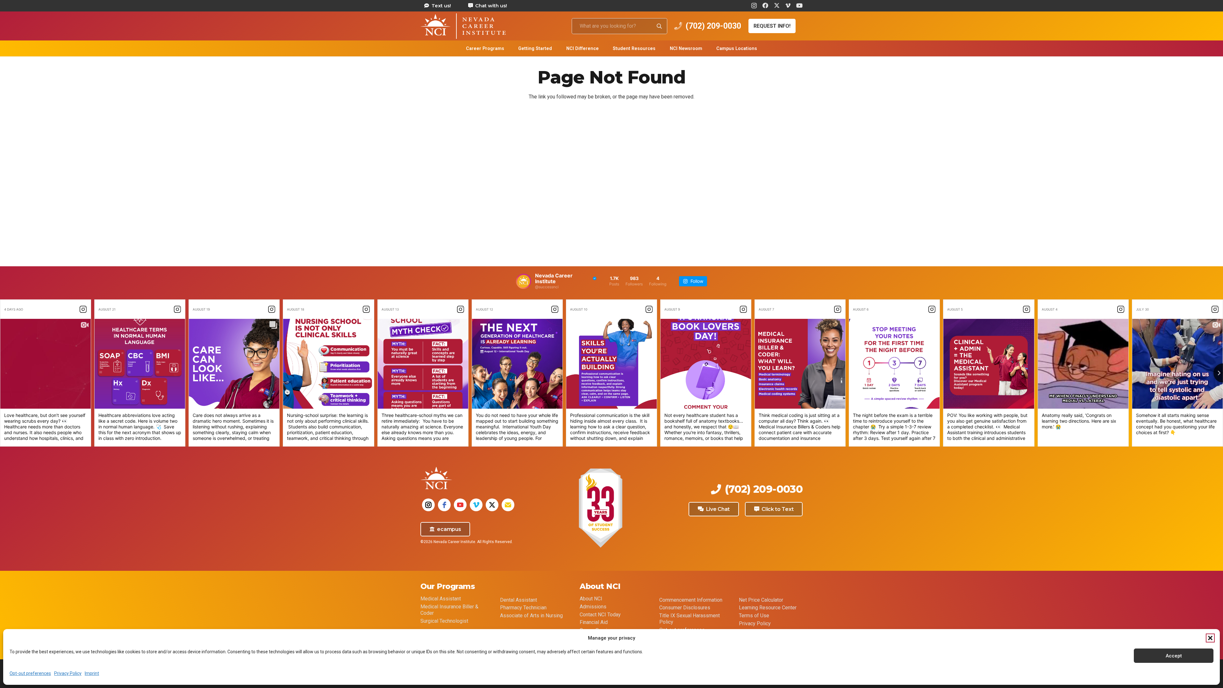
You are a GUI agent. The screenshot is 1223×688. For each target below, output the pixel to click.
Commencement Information (690, 600)
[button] (1210, 638)
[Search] (659, 26)
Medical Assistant (440, 599)
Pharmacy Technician (523, 608)
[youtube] (460, 504)
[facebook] (444, 504)
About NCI (591, 599)
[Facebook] (765, 5)
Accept (1174, 656)
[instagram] (428, 504)
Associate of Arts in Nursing (531, 616)
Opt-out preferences (30, 673)
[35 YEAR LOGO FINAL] (600, 508)
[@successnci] (523, 281)
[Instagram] (754, 6)
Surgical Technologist (444, 621)
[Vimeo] (787, 5)
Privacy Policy (68, 673)
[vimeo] (476, 504)
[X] (777, 5)
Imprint (92, 673)
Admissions (593, 607)
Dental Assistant (518, 600)
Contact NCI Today (600, 615)
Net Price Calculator (761, 600)
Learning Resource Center (768, 608)
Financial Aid (594, 622)
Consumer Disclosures (684, 608)
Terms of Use (754, 616)
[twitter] (492, 504)
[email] (508, 504)
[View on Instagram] (83, 309)
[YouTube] (799, 5)
